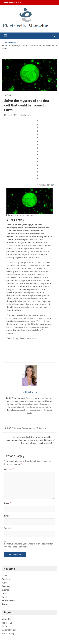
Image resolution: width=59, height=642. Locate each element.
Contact (5, 604)
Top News (6, 579)
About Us (6, 619)
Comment (9, 469)
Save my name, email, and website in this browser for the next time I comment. (28, 545)
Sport (4, 597)
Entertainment (8, 600)
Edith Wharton (25, 115)
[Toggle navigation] (5, 36)
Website (8, 528)
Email (7, 515)
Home (4, 575)
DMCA (4, 626)
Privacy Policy (8, 633)
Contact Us (7, 622)
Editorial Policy (9, 630)
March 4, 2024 (10, 115)
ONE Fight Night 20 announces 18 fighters (26, 428)
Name (7, 503)
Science (7, 95)
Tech (4, 593)
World (4, 582)
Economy (6, 586)
